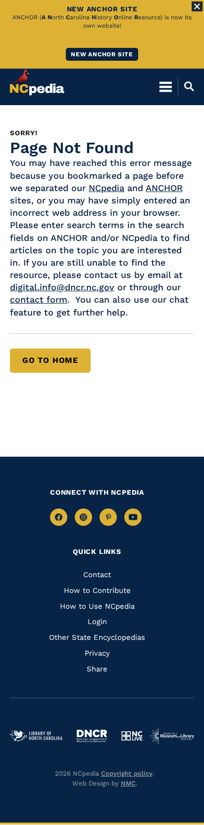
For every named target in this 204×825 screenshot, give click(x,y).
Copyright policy (127, 773)
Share (97, 669)
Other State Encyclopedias (97, 637)
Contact (97, 574)
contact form (38, 299)
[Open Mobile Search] (186, 86)
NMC (128, 783)
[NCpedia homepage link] (37, 82)
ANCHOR (164, 188)
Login (97, 621)
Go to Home (50, 360)
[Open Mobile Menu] (165, 86)
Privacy (97, 653)
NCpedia (106, 188)
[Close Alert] (197, 6)
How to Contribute (97, 590)
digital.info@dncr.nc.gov (62, 287)
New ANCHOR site (102, 54)
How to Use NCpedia (97, 606)
